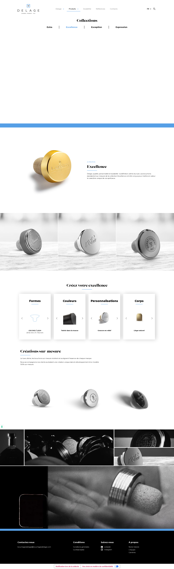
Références (100, 9)
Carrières (132, 552)
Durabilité (87, 9)
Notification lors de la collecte (67, 566)
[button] (154, 9)
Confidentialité (78, 550)
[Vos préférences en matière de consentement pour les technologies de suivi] (2, 427)
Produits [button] (72, 9)
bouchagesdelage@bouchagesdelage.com (34, 547)
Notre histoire (134, 547)
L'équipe (132, 550)
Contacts (114, 9)
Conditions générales (81, 547)
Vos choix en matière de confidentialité (97, 566)
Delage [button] (58, 9)
